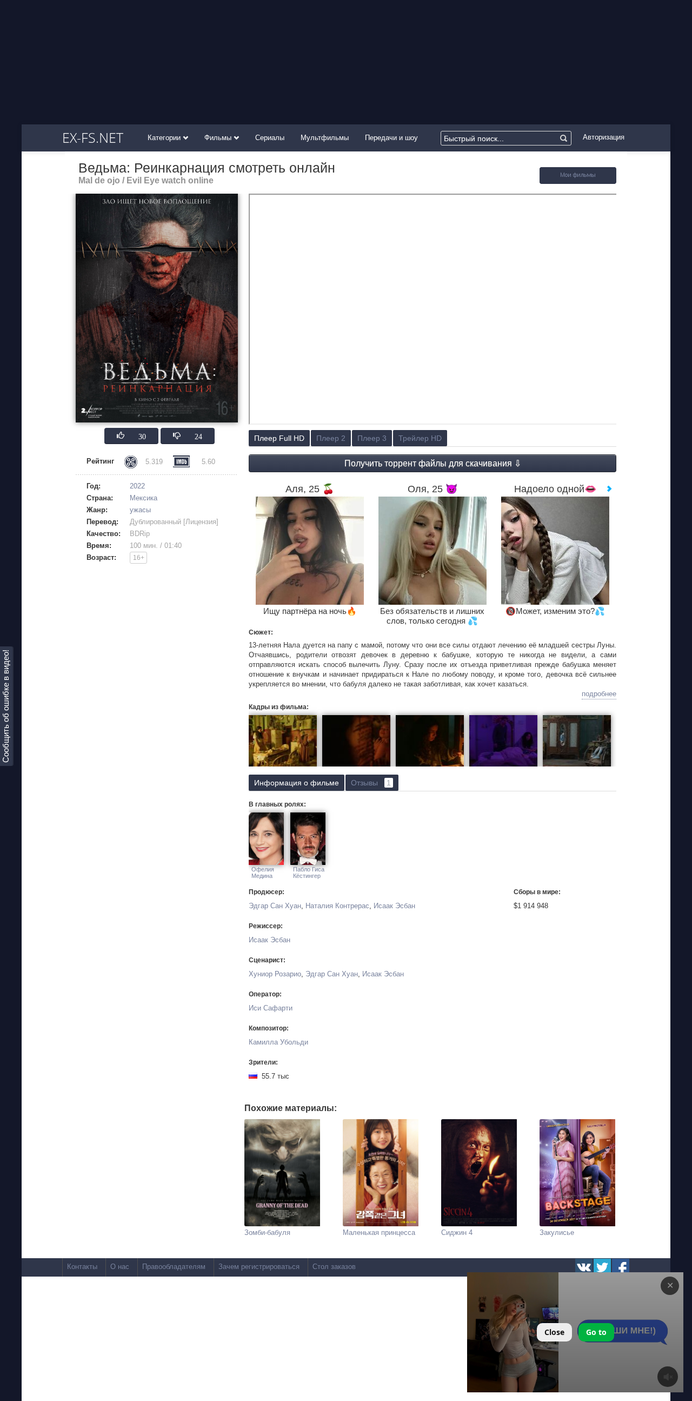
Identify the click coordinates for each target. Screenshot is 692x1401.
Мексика (143, 498)
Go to (596, 1332)
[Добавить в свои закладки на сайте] (578, 181)
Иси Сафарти (270, 1008)
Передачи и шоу (391, 138)
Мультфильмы (325, 138)
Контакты (82, 1267)
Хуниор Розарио (275, 974)
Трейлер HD (420, 438)
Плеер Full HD (279, 438)
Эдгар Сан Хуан (275, 906)
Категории (165, 138)
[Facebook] (620, 1267)
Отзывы (371, 782)
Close (554, 1332)
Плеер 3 (372, 438)
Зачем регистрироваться (259, 1267)
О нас (119, 1267)
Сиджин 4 (457, 1232)
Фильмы (219, 138)
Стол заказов (334, 1267)
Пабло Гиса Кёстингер (308, 872)
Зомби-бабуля (267, 1232)
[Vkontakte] (584, 1267)
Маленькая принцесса (379, 1232)
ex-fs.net (92, 137)
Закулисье (557, 1232)
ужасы (140, 510)
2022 (137, 486)
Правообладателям (173, 1267)
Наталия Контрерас (337, 906)
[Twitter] (602, 1267)
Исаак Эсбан (394, 906)
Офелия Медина (262, 872)
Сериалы (269, 138)
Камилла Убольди (278, 1042)
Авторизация (603, 137)
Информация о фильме (296, 782)
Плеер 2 (330, 438)
